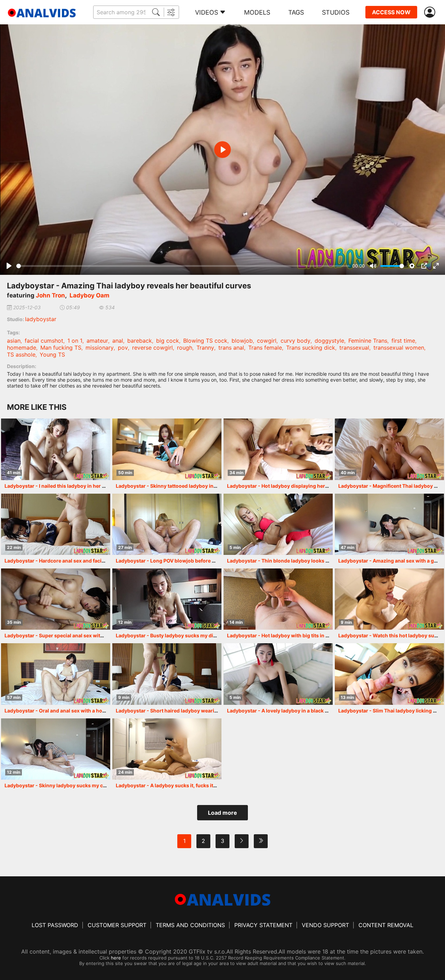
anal (117, 340)
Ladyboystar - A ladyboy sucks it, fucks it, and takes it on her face (193, 785)
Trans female (265, 347)
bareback (139, 340)
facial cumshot (44, 340)
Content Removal (385, 925)
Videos (206, 12)
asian (14, 340)
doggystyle (329, 340)
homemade (21, 347)
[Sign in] (431, 12)
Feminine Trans (367, 340)
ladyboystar (40, 319)
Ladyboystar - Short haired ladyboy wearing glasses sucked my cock (197, 711)
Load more (222, 812)
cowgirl (266, 340)
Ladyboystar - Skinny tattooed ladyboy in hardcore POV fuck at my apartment (207, 486)
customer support (117, 925)
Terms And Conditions (190, 925)
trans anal (231, 347)
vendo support (325, 925)
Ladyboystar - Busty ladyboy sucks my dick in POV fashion (185, 635)
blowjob (242, 340)
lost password (55, 925)
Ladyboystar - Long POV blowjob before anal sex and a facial (187, 561)
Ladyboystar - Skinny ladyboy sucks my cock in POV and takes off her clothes (96, 785)
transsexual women (398, 347)
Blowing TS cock (205, 340)
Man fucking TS (60, 347)
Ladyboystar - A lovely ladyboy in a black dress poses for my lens (304, 711)
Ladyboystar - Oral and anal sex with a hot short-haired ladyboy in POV (88, 711)
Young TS (52, 354)
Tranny (205, 347)
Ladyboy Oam (90, 295)
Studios (335, 12)
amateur (97, 340)
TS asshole (21, 354)
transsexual (354, 347)
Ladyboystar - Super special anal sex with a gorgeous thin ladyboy (83, 635)
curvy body (295, 340)
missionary (100, 347)
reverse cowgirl (152, 347)
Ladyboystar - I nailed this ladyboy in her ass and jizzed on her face (84, 486)
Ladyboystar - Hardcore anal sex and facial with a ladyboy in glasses (85, 561)
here (116, 958)
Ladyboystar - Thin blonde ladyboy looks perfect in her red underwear (310, 561)
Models (257, 12)
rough (184, 347)
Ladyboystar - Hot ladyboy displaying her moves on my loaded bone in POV (316, 486)
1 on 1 (74, 340)
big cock (167, 340)
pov (123, 347)
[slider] (183, 266)
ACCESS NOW (391, 12)
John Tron (50, 295)
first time (403, 340)
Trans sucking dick (310, 347)
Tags (296, 12)
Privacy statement (263, 925)
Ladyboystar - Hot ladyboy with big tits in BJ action (287, 635)
